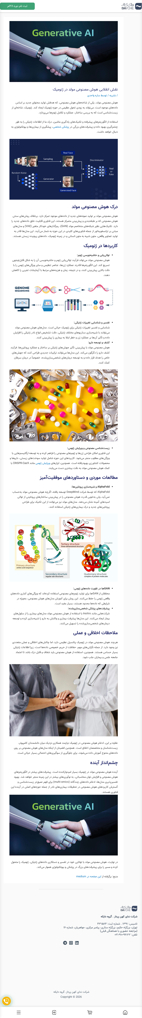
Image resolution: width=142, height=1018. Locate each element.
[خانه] (124, 1012)
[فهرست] (18, 1012)
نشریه (112, 95)
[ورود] (53, 1012)
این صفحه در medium (88, 876)
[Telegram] (65, 943)
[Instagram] (71, 943)
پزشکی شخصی (61, 127)
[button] (17, 6)
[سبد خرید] (89, 1012)
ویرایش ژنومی (43, 463)
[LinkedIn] (77, 943)
